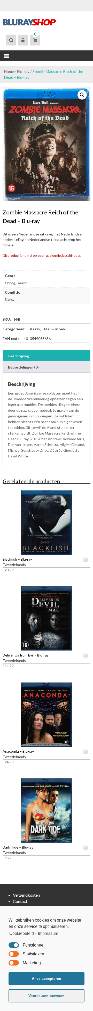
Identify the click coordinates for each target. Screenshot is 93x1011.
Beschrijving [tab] (18, 356)
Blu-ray (23, 71)
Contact (20, 901)
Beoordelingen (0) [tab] (23, 367)
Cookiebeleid (21, 933)
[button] (82, 95)
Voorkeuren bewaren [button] (46, 996)
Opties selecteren (86, 559)
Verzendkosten (26, 894)
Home (9, 71)
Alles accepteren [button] (46, 978)
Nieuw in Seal (55, 329)
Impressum (48, 933)
